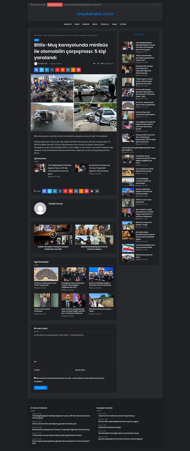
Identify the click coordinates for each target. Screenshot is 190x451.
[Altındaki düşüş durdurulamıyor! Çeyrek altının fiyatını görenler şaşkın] (128, 235)
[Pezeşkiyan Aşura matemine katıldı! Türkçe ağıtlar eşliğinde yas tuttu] (74, 274)
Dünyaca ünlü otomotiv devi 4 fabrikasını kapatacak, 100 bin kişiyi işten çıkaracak (145, 138)
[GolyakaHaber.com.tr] (95, 13)
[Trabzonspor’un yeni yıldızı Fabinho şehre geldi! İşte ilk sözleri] (128, 82)
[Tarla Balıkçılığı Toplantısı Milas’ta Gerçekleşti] (128, 181)
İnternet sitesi (80, 370)
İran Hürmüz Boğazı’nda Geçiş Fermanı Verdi (145, 246)
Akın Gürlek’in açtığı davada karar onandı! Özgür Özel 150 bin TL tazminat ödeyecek (73, 311)
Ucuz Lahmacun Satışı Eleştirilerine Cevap (144, 170)
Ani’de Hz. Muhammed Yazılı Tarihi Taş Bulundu (45, 284)
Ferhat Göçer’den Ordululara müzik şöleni (145, 113)
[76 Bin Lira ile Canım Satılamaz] (46, 300)
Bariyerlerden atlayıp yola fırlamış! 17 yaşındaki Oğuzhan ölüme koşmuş (99, 168)
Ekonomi (85, 24)
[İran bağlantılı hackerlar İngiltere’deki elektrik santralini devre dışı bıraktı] (128, 125)
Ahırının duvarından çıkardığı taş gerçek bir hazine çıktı (145, 57)
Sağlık (95, 24)
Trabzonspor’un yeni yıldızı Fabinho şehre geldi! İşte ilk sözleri (144, 81)
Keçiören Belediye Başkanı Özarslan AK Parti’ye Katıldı (100, 284)
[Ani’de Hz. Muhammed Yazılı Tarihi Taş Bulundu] (46, 274)
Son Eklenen (139, 34)
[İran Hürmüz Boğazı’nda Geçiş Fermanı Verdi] (128, 248)
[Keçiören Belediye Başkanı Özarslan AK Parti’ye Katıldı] (101, 274)
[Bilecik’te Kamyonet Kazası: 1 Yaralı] (101, 300)
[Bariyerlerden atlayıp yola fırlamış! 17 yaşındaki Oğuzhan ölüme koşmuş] (81, 168)
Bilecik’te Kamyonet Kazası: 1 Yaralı (100, 310)
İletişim (123, 24)
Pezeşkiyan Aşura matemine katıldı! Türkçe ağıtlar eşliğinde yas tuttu (73, 285)
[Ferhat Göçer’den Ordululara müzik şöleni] (128, 115)
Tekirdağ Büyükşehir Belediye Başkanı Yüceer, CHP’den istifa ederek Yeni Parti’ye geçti (146, 46)
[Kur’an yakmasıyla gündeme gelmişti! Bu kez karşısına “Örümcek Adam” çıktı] (128, 92)
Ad (35, 361)
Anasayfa (67, 24)
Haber (77, 24)
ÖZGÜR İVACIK (43, 63)
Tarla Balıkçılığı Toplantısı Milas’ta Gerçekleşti (143, 180)
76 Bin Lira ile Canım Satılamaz (42, 310)
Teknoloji (105, 24)
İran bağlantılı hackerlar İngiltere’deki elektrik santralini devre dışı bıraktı (145, 125)
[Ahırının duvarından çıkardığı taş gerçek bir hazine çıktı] (128, 58)
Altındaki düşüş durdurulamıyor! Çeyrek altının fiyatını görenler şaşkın (145, 235)
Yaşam (114, 24)
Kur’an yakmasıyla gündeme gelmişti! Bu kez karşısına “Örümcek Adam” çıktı (145, 93)
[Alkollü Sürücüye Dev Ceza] (128, 258)
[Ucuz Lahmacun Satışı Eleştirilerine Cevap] (128, 172)
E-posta (37, 370)
